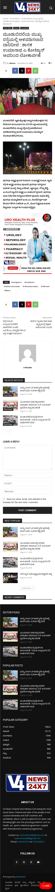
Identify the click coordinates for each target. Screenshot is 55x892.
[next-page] (9, 431)
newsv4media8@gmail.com (27, 838)
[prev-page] (5, 431)
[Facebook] (15, 71)
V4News (7, 290)
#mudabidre (29, 282)
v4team (12, 63)
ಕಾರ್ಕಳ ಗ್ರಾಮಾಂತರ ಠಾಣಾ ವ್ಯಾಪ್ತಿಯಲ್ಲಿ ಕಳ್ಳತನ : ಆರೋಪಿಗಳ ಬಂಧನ (41, 324)
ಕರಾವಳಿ (16, 28)
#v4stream (45, 286)
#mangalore (16, 282)
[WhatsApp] (35, 71)
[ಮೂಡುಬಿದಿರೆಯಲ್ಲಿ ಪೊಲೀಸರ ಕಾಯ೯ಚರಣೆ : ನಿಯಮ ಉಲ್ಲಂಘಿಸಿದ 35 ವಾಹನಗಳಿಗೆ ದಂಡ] (10, 420)
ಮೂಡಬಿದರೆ (24, 28)
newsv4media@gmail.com (32, 835)
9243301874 (23, 841)
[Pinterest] (29, 71)
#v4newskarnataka (30, 286)
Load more (26, 588)
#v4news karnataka (12, 286)
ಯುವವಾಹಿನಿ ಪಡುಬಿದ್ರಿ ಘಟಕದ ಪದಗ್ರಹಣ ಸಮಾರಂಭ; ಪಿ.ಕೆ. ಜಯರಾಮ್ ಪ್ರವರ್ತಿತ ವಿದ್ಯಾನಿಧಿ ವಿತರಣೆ (35, 405)
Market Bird (20, 877)
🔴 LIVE (45, 886)
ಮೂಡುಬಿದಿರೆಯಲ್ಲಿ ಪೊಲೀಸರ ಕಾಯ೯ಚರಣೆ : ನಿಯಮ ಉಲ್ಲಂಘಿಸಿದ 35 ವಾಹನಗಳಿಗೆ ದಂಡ (35, 420)
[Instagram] (24, 862)
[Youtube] (38, 862)
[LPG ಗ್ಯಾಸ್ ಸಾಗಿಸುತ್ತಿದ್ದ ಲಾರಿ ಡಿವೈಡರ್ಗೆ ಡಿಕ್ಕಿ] (10, 578)
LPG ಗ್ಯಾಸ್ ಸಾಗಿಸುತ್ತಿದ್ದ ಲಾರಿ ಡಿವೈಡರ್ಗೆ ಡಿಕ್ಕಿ (36, 574)
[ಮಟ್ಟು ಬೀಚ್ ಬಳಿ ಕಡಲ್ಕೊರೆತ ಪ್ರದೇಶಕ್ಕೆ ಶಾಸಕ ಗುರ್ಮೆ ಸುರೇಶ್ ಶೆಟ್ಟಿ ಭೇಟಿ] (10, 391)
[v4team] (5, 63)
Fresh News (15, 18)
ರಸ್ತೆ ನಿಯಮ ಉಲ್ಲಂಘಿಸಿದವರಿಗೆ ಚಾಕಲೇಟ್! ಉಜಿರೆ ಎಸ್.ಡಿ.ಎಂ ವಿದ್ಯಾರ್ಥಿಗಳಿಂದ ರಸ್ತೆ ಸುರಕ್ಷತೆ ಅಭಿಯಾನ (14, 327)
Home (5, 18)
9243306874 (38, 841)
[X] (22, 71)
